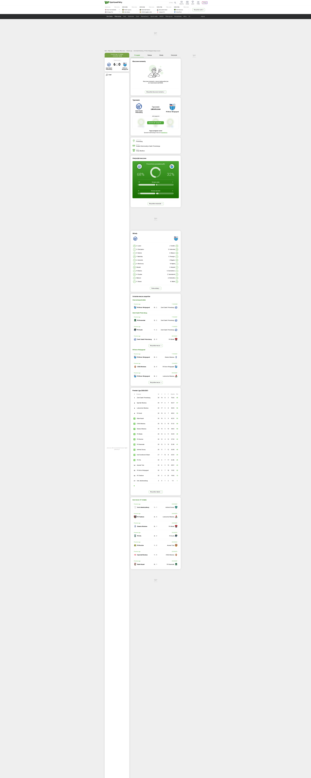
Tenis (124, 16)
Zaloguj (205, 2)
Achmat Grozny (141, 449)
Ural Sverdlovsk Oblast (143, 455)
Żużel (137, 16)
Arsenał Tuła (140, 465)
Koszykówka (177, 16)
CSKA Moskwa (141, 423)
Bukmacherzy (145, 16)
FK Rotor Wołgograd (143, 470)
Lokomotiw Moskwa (142, 408)
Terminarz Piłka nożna (120, 50)
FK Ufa (139, 460)
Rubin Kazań (140, 418)
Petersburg (139, 141)
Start (106, 50)
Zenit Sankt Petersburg (143, 397)
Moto (185, 16)
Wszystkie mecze (155, 345)
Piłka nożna (118, 16)
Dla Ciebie (110, 16)
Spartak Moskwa (141, 403)
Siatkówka (131, 16)
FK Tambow (140, 475)
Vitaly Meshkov (140, 151)
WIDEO (161, 16)
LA (189, 16)
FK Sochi (139, 413)
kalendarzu (164, 132)
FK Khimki (139, 434)
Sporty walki (154, 16)
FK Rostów (140, 439)
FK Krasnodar (140, 444)
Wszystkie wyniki (198, 9)
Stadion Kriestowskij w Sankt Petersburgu (148, 146)
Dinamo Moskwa (141, 429)
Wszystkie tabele (155, 492)
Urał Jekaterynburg (142, 481)
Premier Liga (129, 50)
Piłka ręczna (168, 16)
